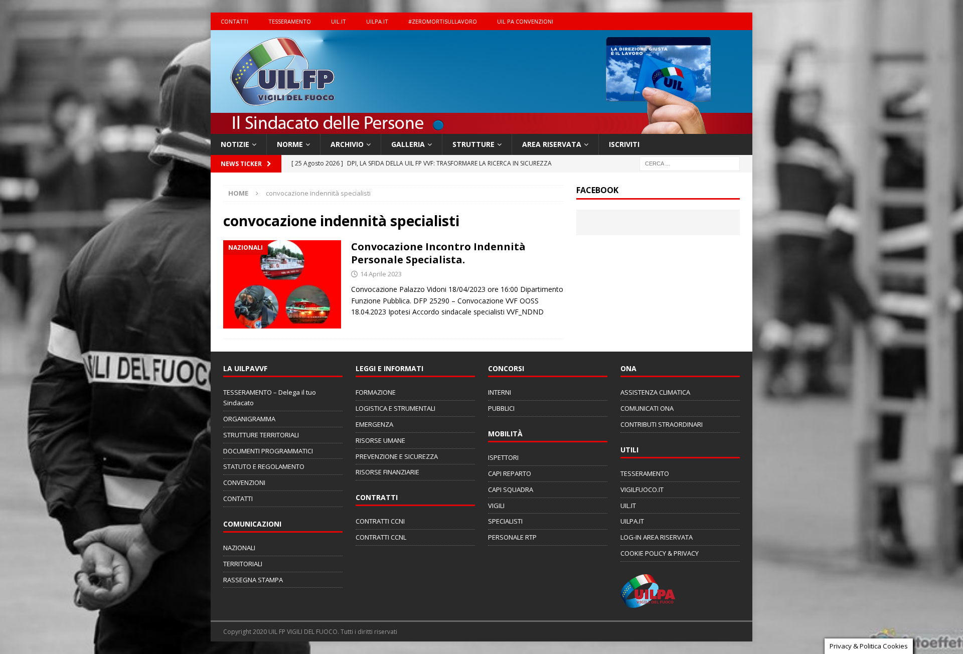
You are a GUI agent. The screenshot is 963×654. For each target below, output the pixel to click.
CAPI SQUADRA (510, 489)
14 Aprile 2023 (381, 273)
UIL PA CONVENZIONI (525, 21)
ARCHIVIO (347, 144)
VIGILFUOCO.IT (642, 489)
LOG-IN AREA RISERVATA (656, 537)
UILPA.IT (377, 21)
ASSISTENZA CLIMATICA (655, 392)
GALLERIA (408, 144)
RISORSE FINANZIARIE (387, 471)
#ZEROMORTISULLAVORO (442, 21)
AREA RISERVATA (551, 144)
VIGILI (496, 505)
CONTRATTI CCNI (380, 521)
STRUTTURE (473, 144)
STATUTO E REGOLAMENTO (263, 466)
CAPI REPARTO (509, 473)
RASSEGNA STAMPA (253, 579)
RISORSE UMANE (380, 440)
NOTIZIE (235, 144)
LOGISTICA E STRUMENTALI (395, 408)
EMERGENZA (374, 424)
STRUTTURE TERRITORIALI (261, 434)
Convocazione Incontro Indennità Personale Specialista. (438, 253)
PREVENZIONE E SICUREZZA (397, 456)
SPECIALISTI (505, 521)
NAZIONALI (239, 547)
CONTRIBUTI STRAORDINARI (661, 424)
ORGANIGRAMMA (249, 418)
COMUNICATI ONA (647, 408)
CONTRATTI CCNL (381, 537)
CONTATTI (234, 21)
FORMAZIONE (376, 392)
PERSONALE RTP (512, 537)
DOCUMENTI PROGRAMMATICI (268, 450)
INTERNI (499, 392)
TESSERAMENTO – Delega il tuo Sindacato (269, 397)
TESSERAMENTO (289, 21)
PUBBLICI (501, 408)
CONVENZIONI (244, 482)
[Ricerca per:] (689, 163)
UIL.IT (338, 21)
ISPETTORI (503, 457)
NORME (290, 144)
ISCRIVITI (624, 144)
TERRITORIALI (242, 563)
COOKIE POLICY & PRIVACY (659, 553)
